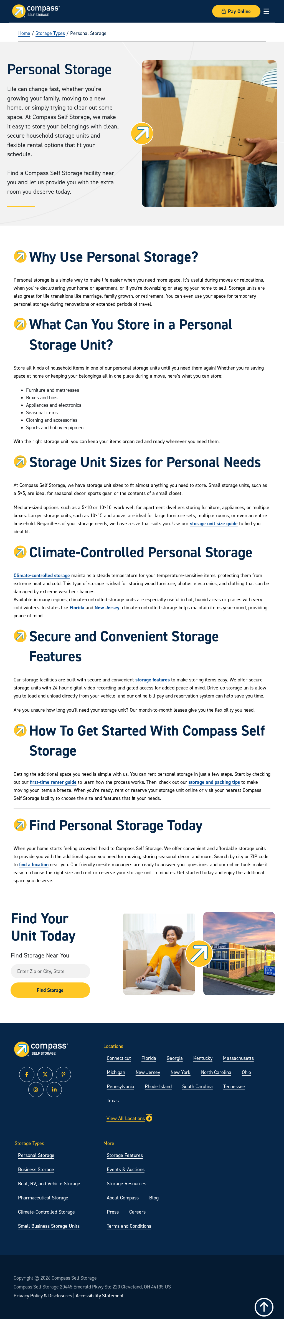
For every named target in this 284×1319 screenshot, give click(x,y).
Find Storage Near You (40, 955)
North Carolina (216, 1072)
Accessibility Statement (100, 1295)
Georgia (175, 1058)
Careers (137, 1212)
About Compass (123, 1198)
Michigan (116, 1072)
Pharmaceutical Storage (43, 1198)
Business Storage (36, 1169)
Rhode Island (158, 1086)
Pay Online (239, 11)
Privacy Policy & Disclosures (43, 1295)
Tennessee (234, 1086)
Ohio (246, 1072)
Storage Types (50, 33)
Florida (148, 1058)
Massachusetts (238, 1058)
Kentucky (202, 1058)
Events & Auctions (125, 1169)
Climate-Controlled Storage (46, 1212)
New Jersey (148, 1072)
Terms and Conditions (129, 1226)
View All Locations (125, 1118)
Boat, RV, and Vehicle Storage (49, 1183)
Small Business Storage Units (49, 1226)
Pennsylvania (120, 1086)
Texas (113, 1100)
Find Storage (50, 990)
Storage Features (125, 1155)
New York (181, 1072)
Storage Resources (126, 1183)
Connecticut (119, 1058)
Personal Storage (36, 1155)
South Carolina (197, 1086)
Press (113, 1212)
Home (24, 33)
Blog (154, 1198)
